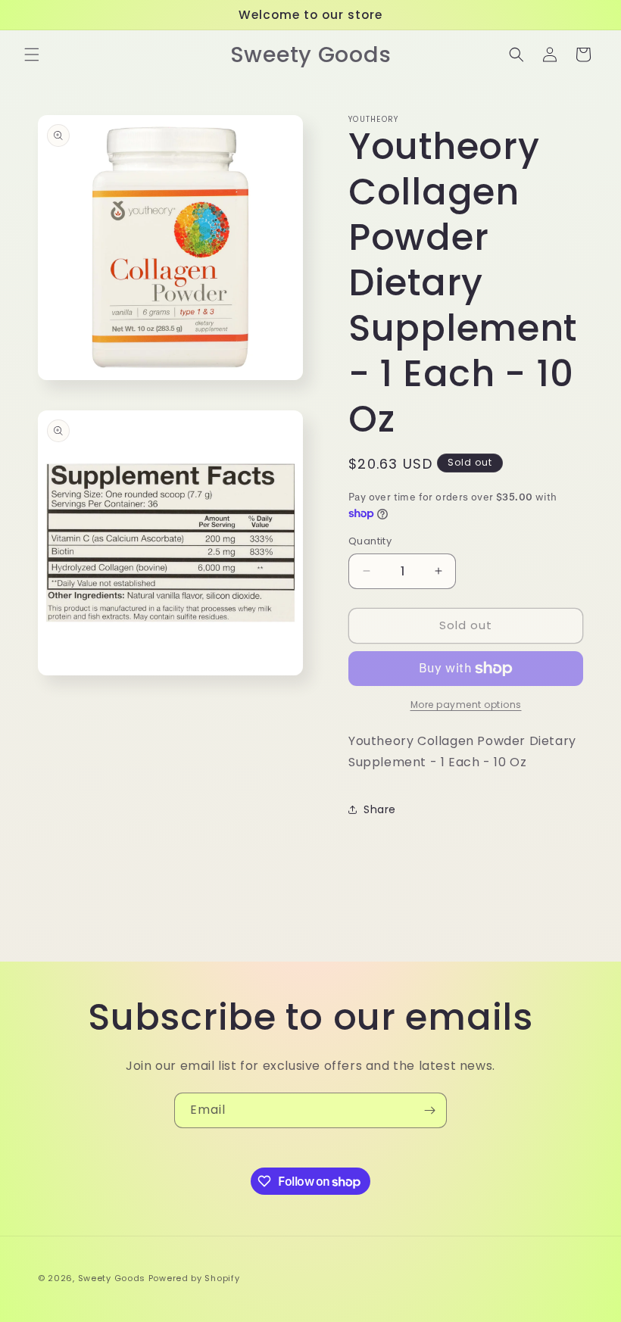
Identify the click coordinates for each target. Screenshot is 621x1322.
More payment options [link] (466, 704)
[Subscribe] (429, 1110)
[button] (31, 54)
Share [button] (380, 809)
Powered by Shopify (194, 1278)
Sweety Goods (111, 1278)
